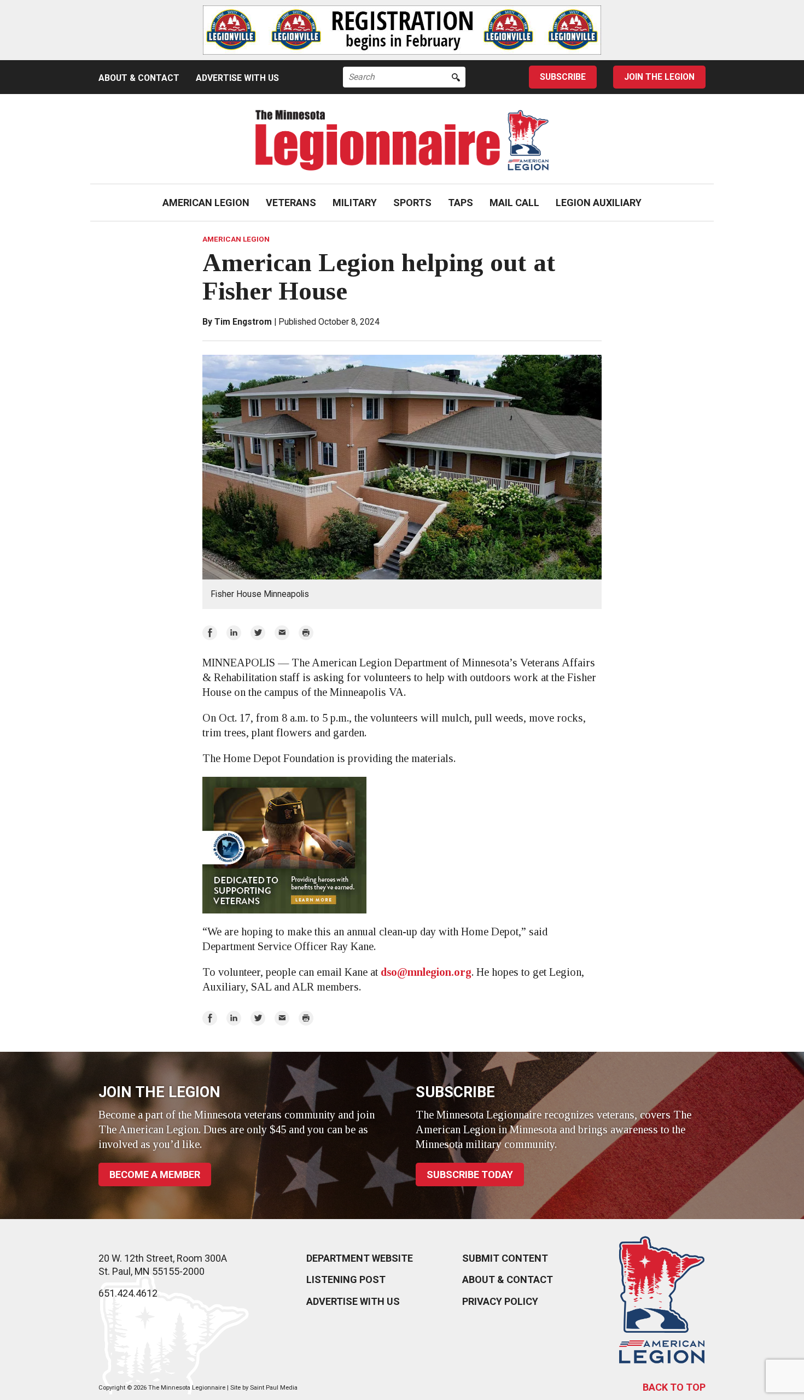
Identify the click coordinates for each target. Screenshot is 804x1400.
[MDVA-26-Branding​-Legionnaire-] (402, 845)
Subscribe (563, 77)
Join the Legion (659, 77)
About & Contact (138, 78)
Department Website (359, 1258)
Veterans (291, 202)
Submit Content (505, 1258)
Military (355, 202)
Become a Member (154, 1174)
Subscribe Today (470, 1174)
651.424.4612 (128, 1293)
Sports (412, 202)
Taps (460, 202)
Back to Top (674, 1387)
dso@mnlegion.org (426, 972)
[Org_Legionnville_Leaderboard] (402, 30)
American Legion (205, 202)
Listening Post (346, 1279)
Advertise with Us (237, 78)
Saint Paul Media (274, 1387)
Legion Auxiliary (599, 202)
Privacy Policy (500, 1301)
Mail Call (514, 202)
